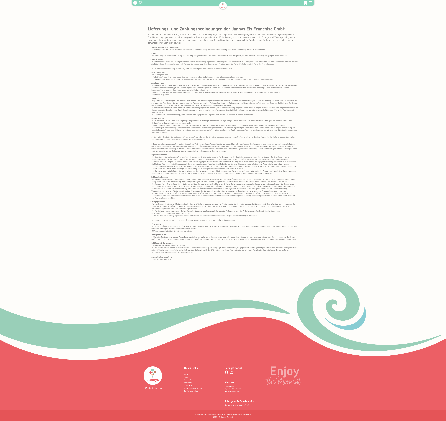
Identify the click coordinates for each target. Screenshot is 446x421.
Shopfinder (188, 383)
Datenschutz (231, 414)
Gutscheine (188, 385)
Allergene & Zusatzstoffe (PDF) (238, 405)
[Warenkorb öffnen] (305, 3)
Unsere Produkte (190, 380)
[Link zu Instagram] (141, 3)
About (186, 377)
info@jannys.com (233, 392)
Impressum (221, 414)
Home (186, 374)
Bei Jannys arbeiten (191, 391)
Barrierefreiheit (241, 414)
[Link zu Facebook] (135, 3)
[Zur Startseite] (223, 5)
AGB (249, 414)
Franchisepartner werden (193, 388)
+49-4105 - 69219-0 (234, 389)
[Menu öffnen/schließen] (311, 3)
